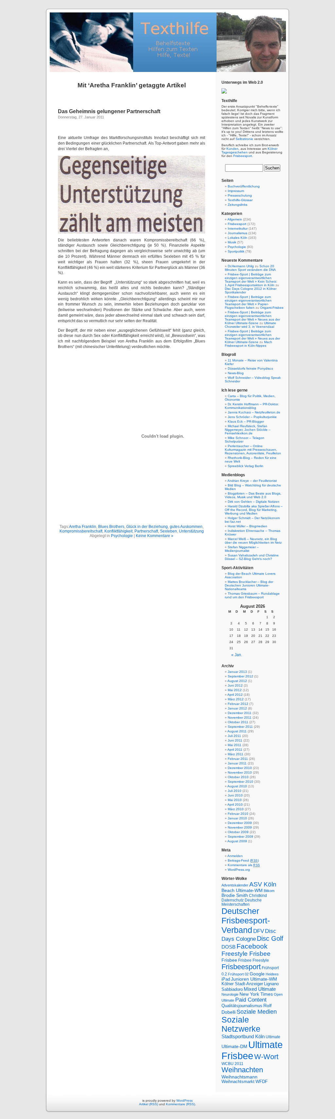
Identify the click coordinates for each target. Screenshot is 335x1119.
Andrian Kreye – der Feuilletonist (252, 480)
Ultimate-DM (234, 1046)
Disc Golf (270, 938)
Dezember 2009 (240, 823)
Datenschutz (232, 900)
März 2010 (236, 809)
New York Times (256, 994)
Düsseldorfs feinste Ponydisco (250, 368)
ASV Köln (262, 884)
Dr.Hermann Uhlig (241, 266)
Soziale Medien (257, 1011)
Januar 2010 (237, 818)
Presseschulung (240, 195)
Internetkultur (238, 228)
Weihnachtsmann (239, 1076)
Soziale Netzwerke (240, 1024)
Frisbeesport (242, 156)
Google (257, 973)
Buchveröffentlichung (244, 186)
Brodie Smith (234, 895)
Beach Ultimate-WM (242, 890)
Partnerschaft (146, 531)
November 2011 (240, 717)
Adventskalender (234, 885)
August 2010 (237, 786)
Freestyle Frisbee (246, 953)
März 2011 (235, 754)
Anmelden (235, 856)
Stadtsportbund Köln (243, 1036)
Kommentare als (244, 865)
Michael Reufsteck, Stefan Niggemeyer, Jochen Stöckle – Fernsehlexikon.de (248, 429)
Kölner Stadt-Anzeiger (242, 984)
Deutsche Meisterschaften (241, 902)
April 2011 (234, 749)
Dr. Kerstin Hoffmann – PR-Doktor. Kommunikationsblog (252, 406)
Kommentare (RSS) (180, 1104)
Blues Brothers (111, 526)
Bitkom (269, 891)
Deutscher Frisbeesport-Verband (245, 920)
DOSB (228, 947)
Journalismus (237, 233)
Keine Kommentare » (154, 535)
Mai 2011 (234, 745)
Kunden (232, 148)
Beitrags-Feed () (243, 860)
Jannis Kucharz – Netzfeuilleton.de (254, 412)
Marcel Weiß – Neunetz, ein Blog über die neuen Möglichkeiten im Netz (253, 540)
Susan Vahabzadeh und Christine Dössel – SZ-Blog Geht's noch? (252, 557)
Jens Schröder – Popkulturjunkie (252, 417)
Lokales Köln (237, 237)
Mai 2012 (235, 690)
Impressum (236, 191)
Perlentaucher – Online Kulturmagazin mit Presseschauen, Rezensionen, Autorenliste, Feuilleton (253, 449)
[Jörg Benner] (224, 92)
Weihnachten (242, 1070)
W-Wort (266, 1057)
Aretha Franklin (82, 526)
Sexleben (168, 531)
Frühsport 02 (238, 974)
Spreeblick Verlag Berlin (245, 466)
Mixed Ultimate (260, 989)
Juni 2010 (235, 795)
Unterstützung (191, 531)
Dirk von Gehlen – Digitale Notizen (253, 501)
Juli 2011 (234, 736)
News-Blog (236, 373)
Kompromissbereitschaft (81, 531)
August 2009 (237, 841)
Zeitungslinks (237, 204)
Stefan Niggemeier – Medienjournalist (242, 548)
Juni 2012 (235, 685)
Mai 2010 (235, 800)
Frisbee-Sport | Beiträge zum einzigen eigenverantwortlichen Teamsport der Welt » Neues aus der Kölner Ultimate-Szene (252, 317)
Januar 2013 (237, 671)
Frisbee (229, 960)
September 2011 (240, 726)
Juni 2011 (235, 740)
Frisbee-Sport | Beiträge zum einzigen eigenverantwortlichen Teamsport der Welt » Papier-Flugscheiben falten (248, 302)
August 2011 (237, 731)
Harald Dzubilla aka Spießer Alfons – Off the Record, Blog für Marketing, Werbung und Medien (254, 509)
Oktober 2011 (238, 722)
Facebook (252, 946)
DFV (258, 931)
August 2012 (237, 681)
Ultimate (273, 1037)
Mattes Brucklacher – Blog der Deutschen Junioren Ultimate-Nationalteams (249, 585)
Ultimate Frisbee (252, 1050)
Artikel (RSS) (148, 1104)
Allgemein (234, 219)
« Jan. (236, 655)
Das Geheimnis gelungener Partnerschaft (109, 111)
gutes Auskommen (186, 526)
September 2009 (240, 836)
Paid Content (251, 1000)
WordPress (184, 1100)
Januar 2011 (237, 763)
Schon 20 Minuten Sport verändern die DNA (250, 267)
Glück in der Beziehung (147, 526)
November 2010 (240, 772)
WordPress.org (239, 869)
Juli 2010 (234, 791)
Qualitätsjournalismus (241, 1006)
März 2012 (236, 699)
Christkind (258, 895)
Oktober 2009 (238, 832)
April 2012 (235, 694)
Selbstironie (244, 139)
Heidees (272, 974)
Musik (232, 242)
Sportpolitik (236, 251)
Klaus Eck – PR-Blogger (246, 421)
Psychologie (122, 535)
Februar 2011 (238, 759)
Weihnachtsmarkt (238, 1081)
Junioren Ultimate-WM (254, 979)
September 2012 (240, 676)
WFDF (262, 1081)
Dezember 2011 (240, 713)
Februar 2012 (238, 704)
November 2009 (240, 827)
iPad (225, 979)
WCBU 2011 (232, 1063)
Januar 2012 (237, 708)
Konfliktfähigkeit (118, 531)
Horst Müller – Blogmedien (247, 526)
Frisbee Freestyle (253, 960)
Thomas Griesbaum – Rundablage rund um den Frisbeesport (252, 595)
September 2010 (240, 781)
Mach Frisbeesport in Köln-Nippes (248, 343)
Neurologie (229, 994)
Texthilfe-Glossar (240, 200)
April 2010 (235, 804)
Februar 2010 (238, 813)
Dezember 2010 (240, 768)
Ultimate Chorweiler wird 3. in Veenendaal (250, 324)
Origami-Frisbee (272, 307)
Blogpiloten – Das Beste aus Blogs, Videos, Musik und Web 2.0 (253, 495)
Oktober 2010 (238, 777)
